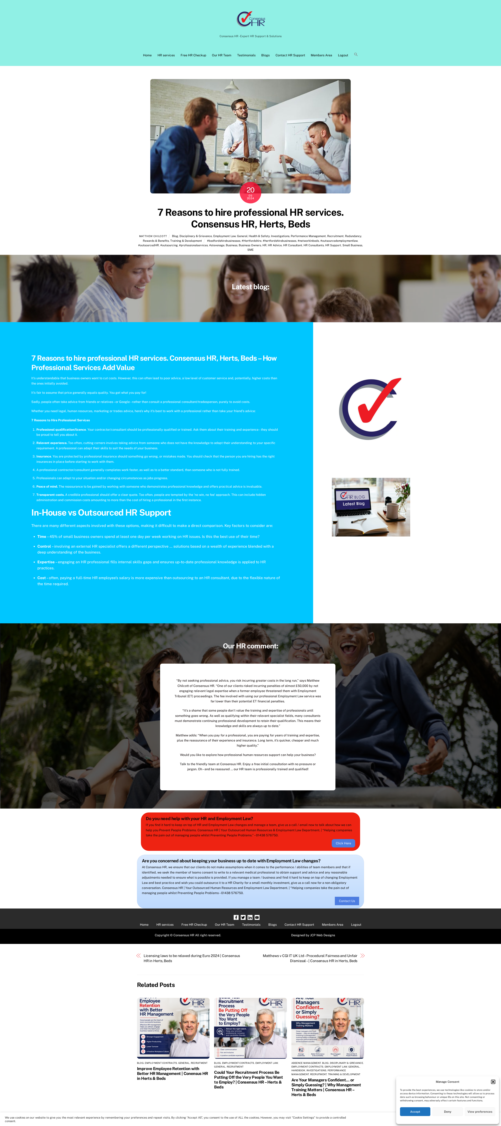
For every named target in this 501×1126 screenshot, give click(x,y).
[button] (493, 1082)
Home (147, 55)
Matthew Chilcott (153, 236)
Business (231, 245)
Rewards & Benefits (156, 240)
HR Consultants (314, 245)
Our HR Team (221, 55)
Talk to (185, 764)
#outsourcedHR (148, 245)
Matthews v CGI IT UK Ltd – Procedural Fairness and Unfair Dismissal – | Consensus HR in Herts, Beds (310, 958)
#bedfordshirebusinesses (223, 240)
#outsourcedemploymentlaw (339, 240)
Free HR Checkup (193, 55)
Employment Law (224, 236)
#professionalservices (193, 245)
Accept (415, 1111)
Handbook (298, 1070)
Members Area (321, 55)
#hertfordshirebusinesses (279, 240)
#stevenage (216, 245)
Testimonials (246, 55)
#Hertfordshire (251, 240)
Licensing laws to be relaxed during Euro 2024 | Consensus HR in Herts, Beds (192, 958)
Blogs (265, 55)
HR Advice (275, 245)
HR (264, 245)
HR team (245, 769)
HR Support (333, 245)
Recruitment (335, 236)
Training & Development (186, 240)
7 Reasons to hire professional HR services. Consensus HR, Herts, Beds (250, 218)
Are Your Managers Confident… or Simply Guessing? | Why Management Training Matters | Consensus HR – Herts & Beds (326, 1087)
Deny (447, 1111)
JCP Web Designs (322, 935)
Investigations (280, 236)
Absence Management (306, 1063)
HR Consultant (292, 245)
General (242, 236)
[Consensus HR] (250, 29)
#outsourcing (169, 245)
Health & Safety (259, 236)
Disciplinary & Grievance (195, 236)
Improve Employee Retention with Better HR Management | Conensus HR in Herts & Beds (172, 1073)
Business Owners (250, 245)
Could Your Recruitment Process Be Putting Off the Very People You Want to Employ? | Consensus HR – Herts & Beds (248, 1079)
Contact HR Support (290, 55)
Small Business (352, 245)
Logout (343, 55)
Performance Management (308, 236)
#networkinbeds (308, 240)
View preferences (480, 1111)
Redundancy (353, 236)
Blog (175, 236)
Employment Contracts (161, 1063)
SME (250, 249)
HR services (166, 55)
